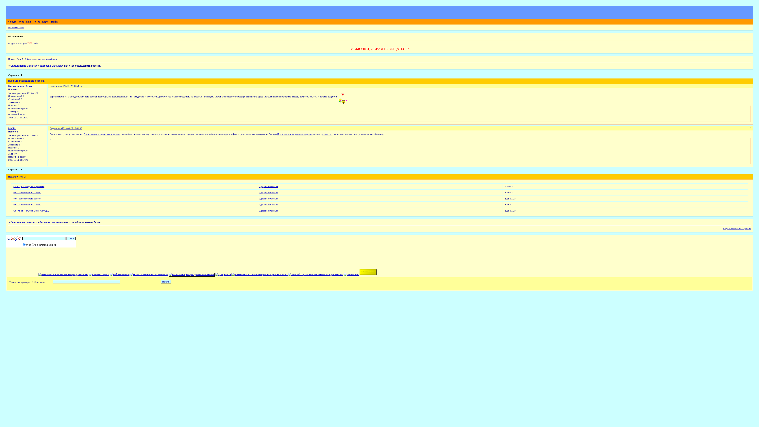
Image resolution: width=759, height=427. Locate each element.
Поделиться (56, 86)
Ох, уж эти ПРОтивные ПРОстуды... (31, 211)
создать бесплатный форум (737, 228)
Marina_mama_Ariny (20, 86)
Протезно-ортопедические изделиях (102, 134)
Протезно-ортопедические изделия (294, 134)
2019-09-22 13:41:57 (72, 128)
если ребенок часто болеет (27, 192)
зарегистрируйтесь (47, 59)
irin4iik (12, 128)
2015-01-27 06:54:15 (72, 86)
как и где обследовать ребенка (28, 186)
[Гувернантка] (223, 274)
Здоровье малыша (51, 65)
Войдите (29, 59)
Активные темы (16, 27)
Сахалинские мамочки (23, 65)
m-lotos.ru (327, 134)
